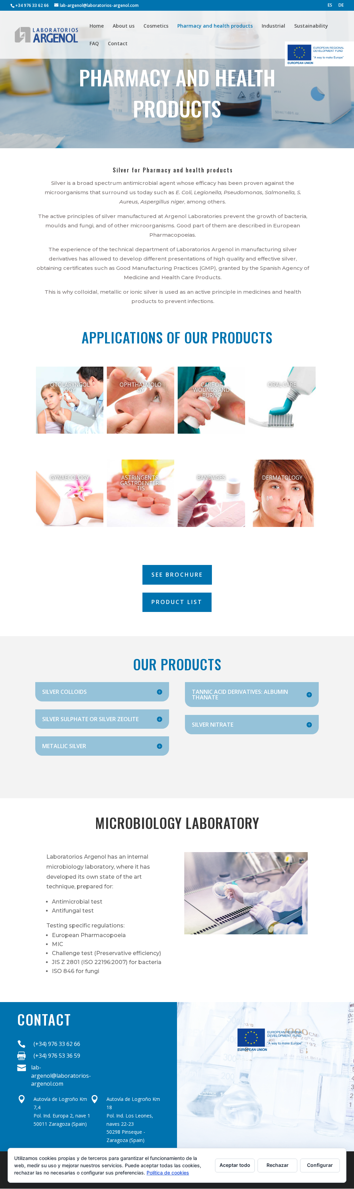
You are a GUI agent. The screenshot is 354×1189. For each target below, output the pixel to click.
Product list (177, 602)
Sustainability (311, 26)
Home (97, 26)
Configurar (320, 1165)
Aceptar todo (235, 1165)
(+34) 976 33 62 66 (57, 1044)
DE (341, 5)
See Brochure (177, 574)
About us (123, 26)
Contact (118, 44)
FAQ (94, 44)
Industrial (273, 26)
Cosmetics (155, 26)
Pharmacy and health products (215, 26)
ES (330, 5)
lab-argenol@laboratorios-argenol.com (61, 1076)
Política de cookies (168, 1173)
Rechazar (278, 1165)
